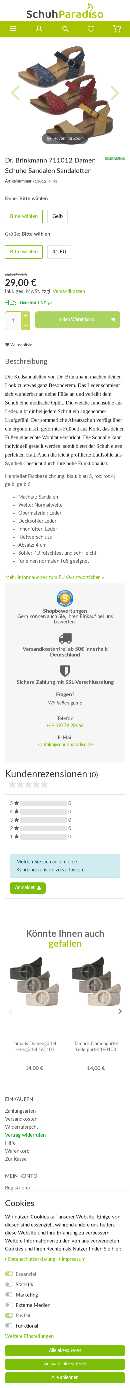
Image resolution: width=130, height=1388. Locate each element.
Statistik (24, 1284)
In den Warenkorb (75, 319)
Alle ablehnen (65, 1377)
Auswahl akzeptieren (65, 1364)
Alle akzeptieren (65, 1350)
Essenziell (27, 1274)
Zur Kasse (16, 1159)
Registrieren (18, 1187)
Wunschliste (20, 345)
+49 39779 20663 (65, 726)
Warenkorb (17, 1151)
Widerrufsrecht (21, 1127)
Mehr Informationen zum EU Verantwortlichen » (54, 577)
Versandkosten (69, 291)
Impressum (73, 1259)
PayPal (23, 1315)
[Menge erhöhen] (25, 316)
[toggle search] (65, 29)
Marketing (27, 1295)
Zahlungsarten (20, 1111)
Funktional (27, 1326)
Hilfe (10, 1143)
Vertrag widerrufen (25, 1135)
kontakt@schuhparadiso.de (65, 745)
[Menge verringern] (25, 325)
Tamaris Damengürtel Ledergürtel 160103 (34, 1047)
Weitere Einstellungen (29, 1336)
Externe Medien (33, 1305)
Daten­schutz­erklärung (32, 1259)
